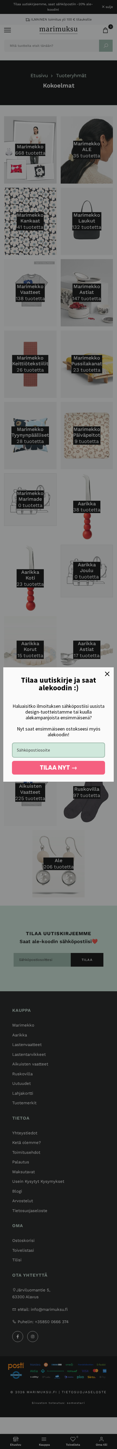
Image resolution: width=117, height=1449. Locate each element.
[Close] (107, 673)
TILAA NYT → (58, 767)
